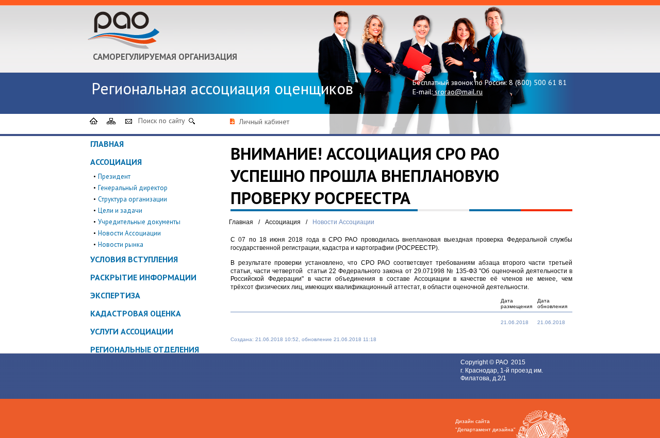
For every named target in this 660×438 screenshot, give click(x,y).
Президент (114, 176)
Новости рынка (120, 244)
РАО (502, 362)
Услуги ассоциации (131, 331)
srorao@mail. (455, 91)
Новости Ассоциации (129, 233)
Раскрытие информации (143, 277)
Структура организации (132, 199)
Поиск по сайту (161, 120)
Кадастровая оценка (135, 313)
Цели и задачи (120, 210)
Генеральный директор (133, 187)
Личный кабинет (264, 121)
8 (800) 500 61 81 (538, 82)
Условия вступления (134, 259)
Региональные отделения (144, 349)
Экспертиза (115, 295)
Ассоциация (116, 162)
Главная (107, 144)
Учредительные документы (139, 221)
